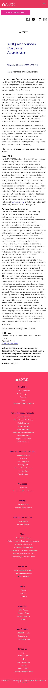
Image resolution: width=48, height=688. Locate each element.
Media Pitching (23, 426)
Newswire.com (23, 636)
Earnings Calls (23, 465)
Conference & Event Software (23, 491)
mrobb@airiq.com (10, 344)
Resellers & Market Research (23, 403)
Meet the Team (23, 613)
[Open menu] (44, 4)
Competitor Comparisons (23, 544)
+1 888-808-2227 (23, 656)
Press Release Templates (23, 570)
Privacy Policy (24, 682)
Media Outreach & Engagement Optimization (23, 541)
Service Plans (23, 521)
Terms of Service (40, 680)
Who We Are (23, 610)
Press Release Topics (23, 538)
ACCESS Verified (23, 442)
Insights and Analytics (23, 439)
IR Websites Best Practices (23, 547)
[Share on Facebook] (28, 19)
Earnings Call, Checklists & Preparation (23, 550)
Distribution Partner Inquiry (23, 671)
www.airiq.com (17, 202)
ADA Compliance (23, 461)
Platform (23, 593)
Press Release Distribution (23, 420)
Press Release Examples (23, 573)
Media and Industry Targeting (23, 432)
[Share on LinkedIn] (39, 19)
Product (23, 590)
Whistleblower (23, 474)
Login (23, 653)
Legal (23, 400)
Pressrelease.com (23, 639)
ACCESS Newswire (23, 633)
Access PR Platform (23, 417)
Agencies (23, 397)
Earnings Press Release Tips (23, 553)
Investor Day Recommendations (23, 557)
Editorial (23, 665)
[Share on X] (33, 19)
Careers (23, 619)
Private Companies (23, 394)
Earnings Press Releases (23, 468)
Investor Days (23, 471)
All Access (23, 488)
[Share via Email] (45, 19)
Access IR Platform (23, 455)
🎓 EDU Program (23, 576)
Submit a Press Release (23, 507)
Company (23, 596)
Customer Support (23, 662)
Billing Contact (23, 668)
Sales (23, 659)
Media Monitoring (23, 429)
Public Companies (23, 391)
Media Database (23, 423)
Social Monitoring (23, 435)
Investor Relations (23, 616)
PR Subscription (23, 504)
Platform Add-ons (23, 524)
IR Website (23, 458)
